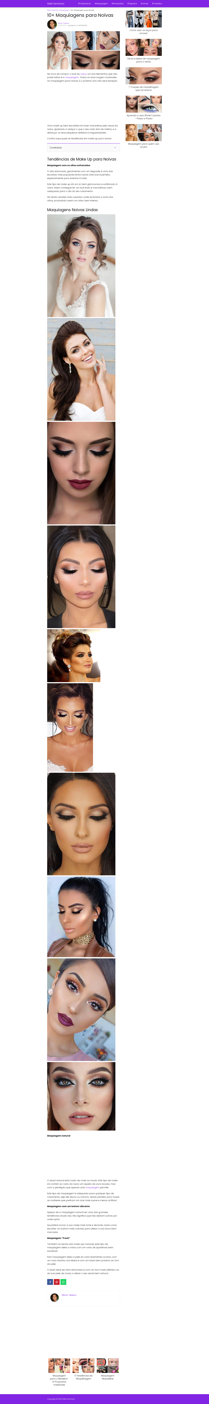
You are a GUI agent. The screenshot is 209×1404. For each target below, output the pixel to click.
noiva (83, 73)
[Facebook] (50, 1282)
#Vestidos (157, 3)
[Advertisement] (83, 103)
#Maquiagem (101, 3)
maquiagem (72, 77)
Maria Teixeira (63, 23)
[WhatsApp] (63, 1282)
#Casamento (84, 3)
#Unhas (144, 3)
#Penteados (118, 3)
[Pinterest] (57, 1282)
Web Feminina (55, 3)
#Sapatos (132, 3)
